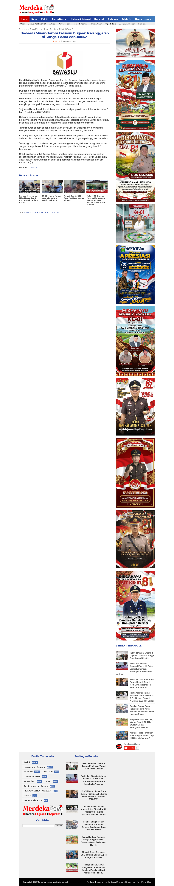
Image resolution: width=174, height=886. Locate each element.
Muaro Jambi (40, 212)
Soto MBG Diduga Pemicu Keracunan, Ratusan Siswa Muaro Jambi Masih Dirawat (95, 200)
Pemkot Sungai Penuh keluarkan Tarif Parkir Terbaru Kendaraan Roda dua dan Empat (142, 710)
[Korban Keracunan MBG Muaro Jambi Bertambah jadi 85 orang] (29, 186)
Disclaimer (131, 882)
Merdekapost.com (45, 882)
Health (48, 781)
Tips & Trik (110, 24)
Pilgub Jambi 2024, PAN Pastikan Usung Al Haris (74, 198)
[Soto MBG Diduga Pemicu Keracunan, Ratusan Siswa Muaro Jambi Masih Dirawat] (97, 186)
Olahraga (113, 19)
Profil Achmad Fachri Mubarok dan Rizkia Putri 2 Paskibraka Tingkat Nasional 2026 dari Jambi (142, 697)
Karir (139, 882)
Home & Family (80, 24)
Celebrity (126, 19)
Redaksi (90, 882)
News (34, 19)
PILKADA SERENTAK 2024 (37, 790)
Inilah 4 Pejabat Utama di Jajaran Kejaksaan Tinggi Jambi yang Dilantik (142, 655)
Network (121, 882)
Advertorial (64, 24)
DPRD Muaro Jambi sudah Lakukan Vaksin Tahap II (51, 198)
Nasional (99, 19)
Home (24, 19)
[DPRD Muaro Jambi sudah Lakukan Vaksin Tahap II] (52, 186)
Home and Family (33, 800)
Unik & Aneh (96, 24)
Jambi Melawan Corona (36, 786)
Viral (22, 24)
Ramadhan (29, 781)
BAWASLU (28, 212)
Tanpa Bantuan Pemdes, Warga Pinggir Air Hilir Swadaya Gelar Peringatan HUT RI (141, 723)
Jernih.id (33, 167)
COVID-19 (48, 771)
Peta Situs (146, 882)
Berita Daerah (59, 19)
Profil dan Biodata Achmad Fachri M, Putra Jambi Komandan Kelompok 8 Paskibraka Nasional (134, 668)
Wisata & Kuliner (127, 24)
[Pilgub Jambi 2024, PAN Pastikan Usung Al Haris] (74, 186)
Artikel (52, 24)
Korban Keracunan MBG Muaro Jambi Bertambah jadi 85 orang (28, 199)
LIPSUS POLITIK (32, 776)
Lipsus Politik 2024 (37, 24)
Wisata (27, 795)
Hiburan (142, 24)
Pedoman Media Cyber (105, 882)
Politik (44, 19)
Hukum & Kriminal (81, 19)
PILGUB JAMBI (53, 212)
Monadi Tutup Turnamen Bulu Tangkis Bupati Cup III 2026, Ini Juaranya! (142, 735)
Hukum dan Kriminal (34, 767)
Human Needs (143, 19)
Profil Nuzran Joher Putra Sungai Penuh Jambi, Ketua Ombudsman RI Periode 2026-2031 (142, 683)
